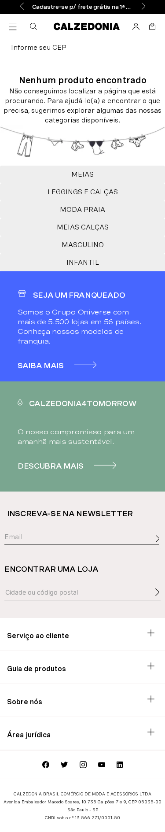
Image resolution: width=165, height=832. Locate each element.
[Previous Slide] (22, 7)
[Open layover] (160, 548)
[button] (35, 26)
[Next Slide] (143, 7)
